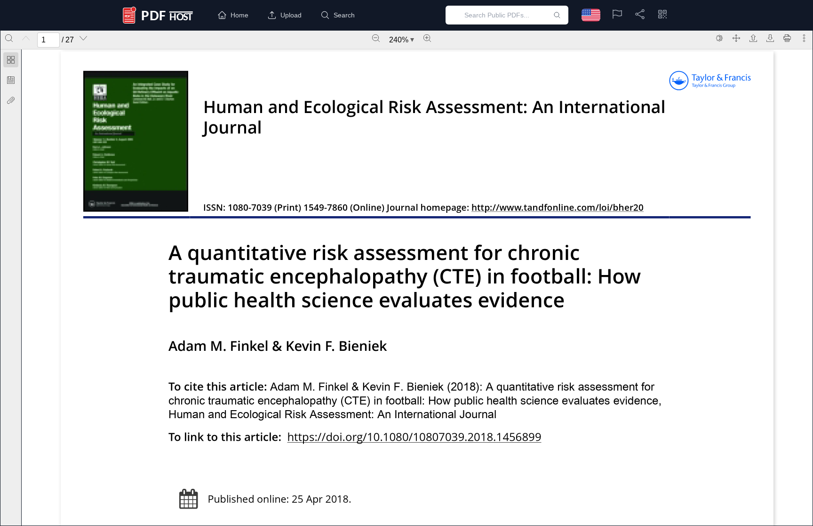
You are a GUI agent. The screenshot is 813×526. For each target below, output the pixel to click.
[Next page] (83, 38)
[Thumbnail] (10, 59)
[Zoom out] (375, 38)
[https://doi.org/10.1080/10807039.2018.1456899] (414, 438)
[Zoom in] (427, 38)
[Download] (770, 38)
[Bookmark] (10, 80)
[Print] (787, 38)
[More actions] (804, 38)
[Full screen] (736, 38)
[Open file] (753, 38)
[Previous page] (25, 38)
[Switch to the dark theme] (719, 38)
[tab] (10, 61)
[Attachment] (10, 100)
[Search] (8, 38)
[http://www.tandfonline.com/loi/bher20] (557, 208)
